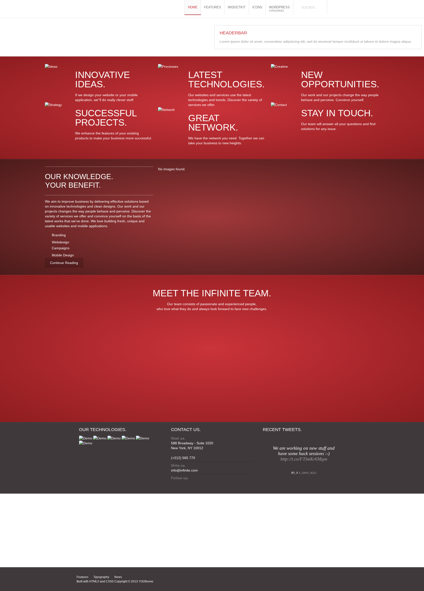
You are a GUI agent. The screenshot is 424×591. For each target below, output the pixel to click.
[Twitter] (174, 483)
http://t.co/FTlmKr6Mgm (303, 458)
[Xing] (192, 483)
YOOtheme (146, 581)
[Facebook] (183, 483)
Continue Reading (64, 263)
